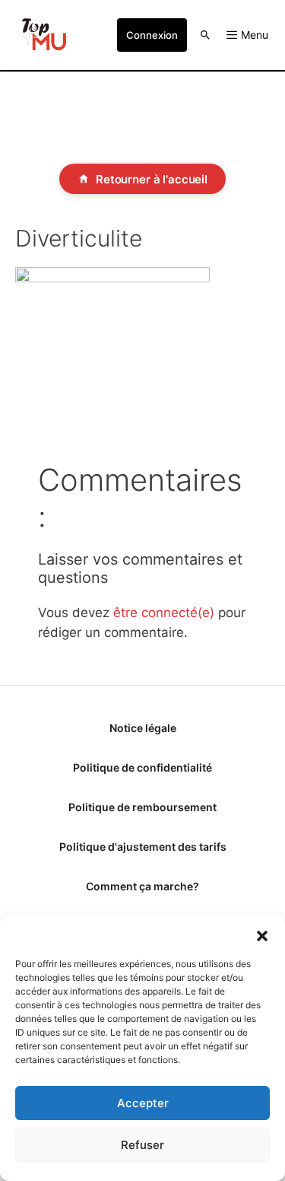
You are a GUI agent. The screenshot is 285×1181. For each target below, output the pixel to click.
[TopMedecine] (42, 35)
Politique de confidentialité (142, 767)
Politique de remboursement (142, 807)
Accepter (143, 1103)
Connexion (152, 35)
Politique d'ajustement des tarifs (142, 846)
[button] (262, 934)
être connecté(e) (163, 612)
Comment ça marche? (142, 886)
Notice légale (142, 727)
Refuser (142, 1145)
